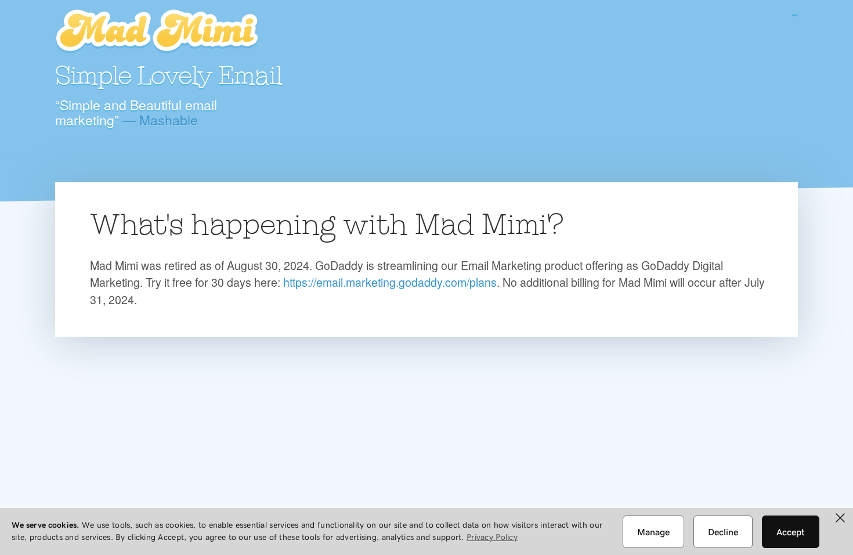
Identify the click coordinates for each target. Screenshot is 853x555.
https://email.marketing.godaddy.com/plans (390, 281)
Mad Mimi (156, 32)
